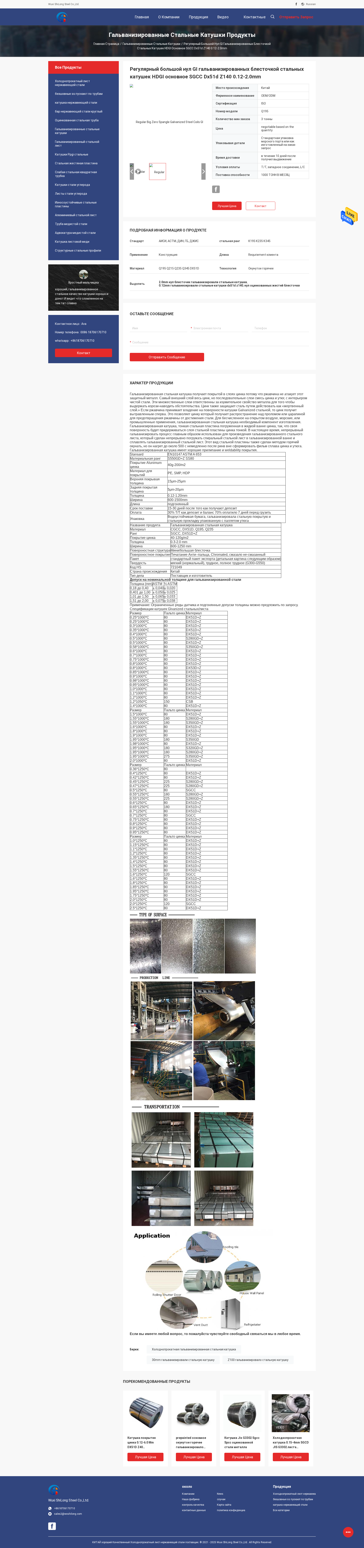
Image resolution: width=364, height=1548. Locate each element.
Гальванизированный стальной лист (77, 143)
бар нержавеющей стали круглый (78, 111)
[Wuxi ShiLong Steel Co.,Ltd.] (62, 17)
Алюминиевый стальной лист (76, 215)
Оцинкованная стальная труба (77, 120)
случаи (221, 1499)
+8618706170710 (82, 340)
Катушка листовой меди (72, 241)
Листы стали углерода (71, 193)
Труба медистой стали (71, 224)
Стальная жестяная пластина (76, 163)
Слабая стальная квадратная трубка (76, 174)
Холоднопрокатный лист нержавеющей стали (72, 83)
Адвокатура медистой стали (75, 232)
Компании (188, 1493)
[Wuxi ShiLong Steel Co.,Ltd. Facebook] (296, 4)
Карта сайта (224, 1504)
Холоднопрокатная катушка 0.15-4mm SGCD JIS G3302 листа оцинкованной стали (291, 1442)
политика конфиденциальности (231, 1510)
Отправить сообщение (167, 357)
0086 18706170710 (93, 332)
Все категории (281, 1510)
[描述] (272, 17)
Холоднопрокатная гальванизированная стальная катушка (194, 1349)
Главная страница (106, 44)
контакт (83, 353)
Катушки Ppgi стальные (71, 154)
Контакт (260, 206)
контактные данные (194, 1510)
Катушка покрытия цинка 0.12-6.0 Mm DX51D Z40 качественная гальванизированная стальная (142, 1442)
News (220, 1493)
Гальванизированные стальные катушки (151, 44)
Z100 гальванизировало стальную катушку (258, 1360)
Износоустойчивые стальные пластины (76, 204)
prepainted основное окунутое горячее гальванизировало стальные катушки (191, 1442)
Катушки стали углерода (72, 184)
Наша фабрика (190, 1499)
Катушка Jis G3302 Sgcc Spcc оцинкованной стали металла (242, 1442)
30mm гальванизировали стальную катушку (183, 1360)
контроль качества (193, 1504)
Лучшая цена (227, 206)
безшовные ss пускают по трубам (79, 93)
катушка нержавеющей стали (76, 102)
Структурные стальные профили (78, 250)
